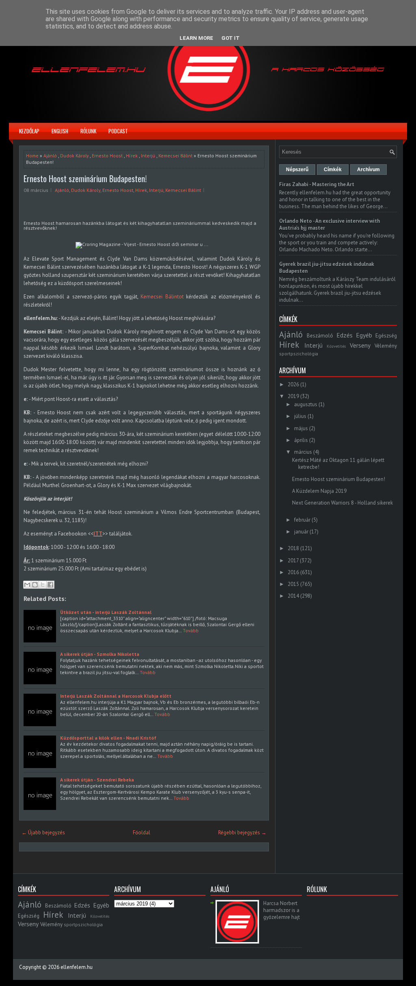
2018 (293, 548)
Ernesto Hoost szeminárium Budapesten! (85, 178)
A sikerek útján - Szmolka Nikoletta (99, 654)
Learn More (196, 38)
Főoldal (141, 832)
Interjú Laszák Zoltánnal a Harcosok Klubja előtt (115, 696)
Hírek (132, 155)
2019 (293, 396)
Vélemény (386, 345)
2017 (293, 560)
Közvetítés (336, 346)
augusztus (305, 404)
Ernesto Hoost (107, 155)
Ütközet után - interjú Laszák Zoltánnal (106, 612)
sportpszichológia (298, 353)
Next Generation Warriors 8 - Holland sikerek (342, 502)
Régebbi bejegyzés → (242, 832)
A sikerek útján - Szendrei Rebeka (97, 780)
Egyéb (364, 335)
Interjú (148, 155)
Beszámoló (320, 335)
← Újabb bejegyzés (43, 832)
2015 (293, 584)
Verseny (360, 345)
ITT (97, 533)
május (301, 428)
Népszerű (297, 169)
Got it (230, 38)
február (302, 519)
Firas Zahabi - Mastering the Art (316, 184)
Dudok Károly (74, 155)
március (303, 451)
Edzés (344, 335)
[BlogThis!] (35, 585)
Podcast (118, 131)
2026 (293, 384)
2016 (293, 572)
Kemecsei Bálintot (162, 296)
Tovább (191, 630)
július (300, 416)
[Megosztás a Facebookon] (50, 585)
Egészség (386, 335)
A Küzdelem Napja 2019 (319, 491)
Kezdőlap (29, 131)
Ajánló (50, 155)
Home (32, 155)
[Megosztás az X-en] (43, 585)
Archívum (368, 169)
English (60, 131)
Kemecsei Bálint (175, 155)
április (301, 440)
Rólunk (88, 131)
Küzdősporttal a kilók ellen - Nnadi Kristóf (108, 738)
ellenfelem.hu (77, 967)
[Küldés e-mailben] (27, 585)
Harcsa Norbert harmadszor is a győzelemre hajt (281, 910)
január (301, 531)
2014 (293, 595)
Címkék (333, 169)
